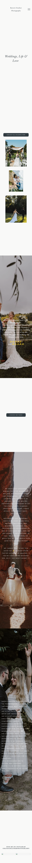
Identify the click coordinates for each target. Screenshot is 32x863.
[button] (29, 9)
